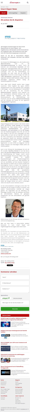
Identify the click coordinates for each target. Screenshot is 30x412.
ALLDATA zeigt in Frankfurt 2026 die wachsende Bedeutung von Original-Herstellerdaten (13, 319)
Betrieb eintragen (19, 389)
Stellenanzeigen (18, 392)
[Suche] (27, 3)
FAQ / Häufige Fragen (5, 389)
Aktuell (4, 13)
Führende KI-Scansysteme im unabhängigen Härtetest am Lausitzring (12, 355)
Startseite (3, 6)
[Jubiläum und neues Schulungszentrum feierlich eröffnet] (5, 336)
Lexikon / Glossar (4, 390)
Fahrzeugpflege (13, 13)
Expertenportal (18, 393)
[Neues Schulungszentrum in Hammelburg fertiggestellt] (5, 372)
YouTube (3, 399)
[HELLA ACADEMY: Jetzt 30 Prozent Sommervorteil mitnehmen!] (5, 348)
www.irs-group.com (6, 253)
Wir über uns (18, 397)
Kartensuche (3, 383)
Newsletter (3, 393)
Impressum (17, 400)
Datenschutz (18, 402)
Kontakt (17, 399)
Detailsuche (3, 384)
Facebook (3, 397)
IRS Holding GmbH (9, 262)
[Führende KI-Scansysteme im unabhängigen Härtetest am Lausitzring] (5, 360)
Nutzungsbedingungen (20, 403)
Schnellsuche (3, 382)
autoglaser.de (24, 409)
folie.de (2, 410)
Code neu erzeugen (17, 298)
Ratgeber (23, 13)
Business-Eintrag (18, 390)
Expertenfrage (4, 392)
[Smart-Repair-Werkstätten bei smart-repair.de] (15, 2)
